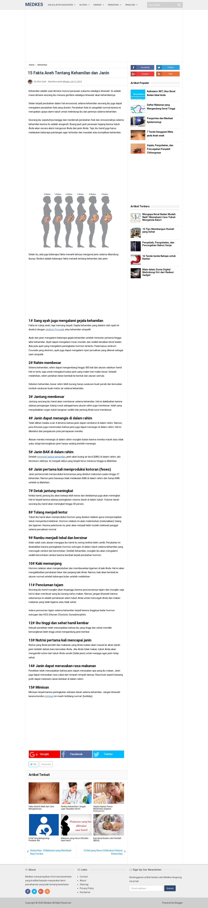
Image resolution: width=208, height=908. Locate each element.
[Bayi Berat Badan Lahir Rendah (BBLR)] (108, 825)
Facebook (76, 754)
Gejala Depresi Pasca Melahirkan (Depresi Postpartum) (102, 808)
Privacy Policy (87, 888)
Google (44, 754)
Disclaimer (85, 892)
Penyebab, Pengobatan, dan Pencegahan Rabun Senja (158, 244)
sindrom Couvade (55, 329)
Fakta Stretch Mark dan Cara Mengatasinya (41, 807)
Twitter (108, 754)
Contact (84, 876)
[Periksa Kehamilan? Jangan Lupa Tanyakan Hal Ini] (76, 793)
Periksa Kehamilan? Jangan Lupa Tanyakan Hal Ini (73, 807)
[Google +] (40, 891)
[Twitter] (34, 891)
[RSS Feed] (47, 891)
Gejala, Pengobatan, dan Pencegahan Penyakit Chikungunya (160, 149)
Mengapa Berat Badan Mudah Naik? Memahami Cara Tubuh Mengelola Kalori (159, 217)
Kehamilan (46, 764)
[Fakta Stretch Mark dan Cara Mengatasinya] (44, 793)
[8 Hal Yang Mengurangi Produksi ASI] (44, 825)
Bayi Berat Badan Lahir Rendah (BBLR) (107, 839)
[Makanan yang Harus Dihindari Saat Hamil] (76, 825)
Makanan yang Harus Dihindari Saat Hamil (74, 839)
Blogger (179, 902)
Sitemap (84, 884)
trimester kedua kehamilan (51, 456)
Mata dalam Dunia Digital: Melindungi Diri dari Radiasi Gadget (158, 272)
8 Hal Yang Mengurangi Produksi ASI (39, 839)
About (83, 880)
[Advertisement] (104, 36)
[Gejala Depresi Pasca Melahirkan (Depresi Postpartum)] (108, 793)
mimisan (49, 696)
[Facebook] (27, 891)
